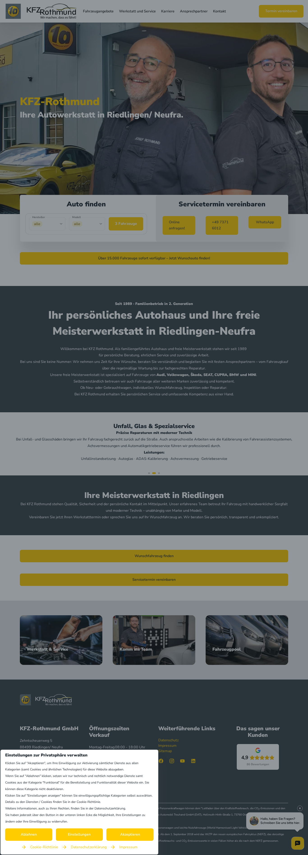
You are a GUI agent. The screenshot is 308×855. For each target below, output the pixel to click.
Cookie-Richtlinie (44, 847)
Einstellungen (79, 834)
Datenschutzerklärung (89, 847)
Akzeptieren (130, 834)
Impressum (128, 847)
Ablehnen (29, 834)
